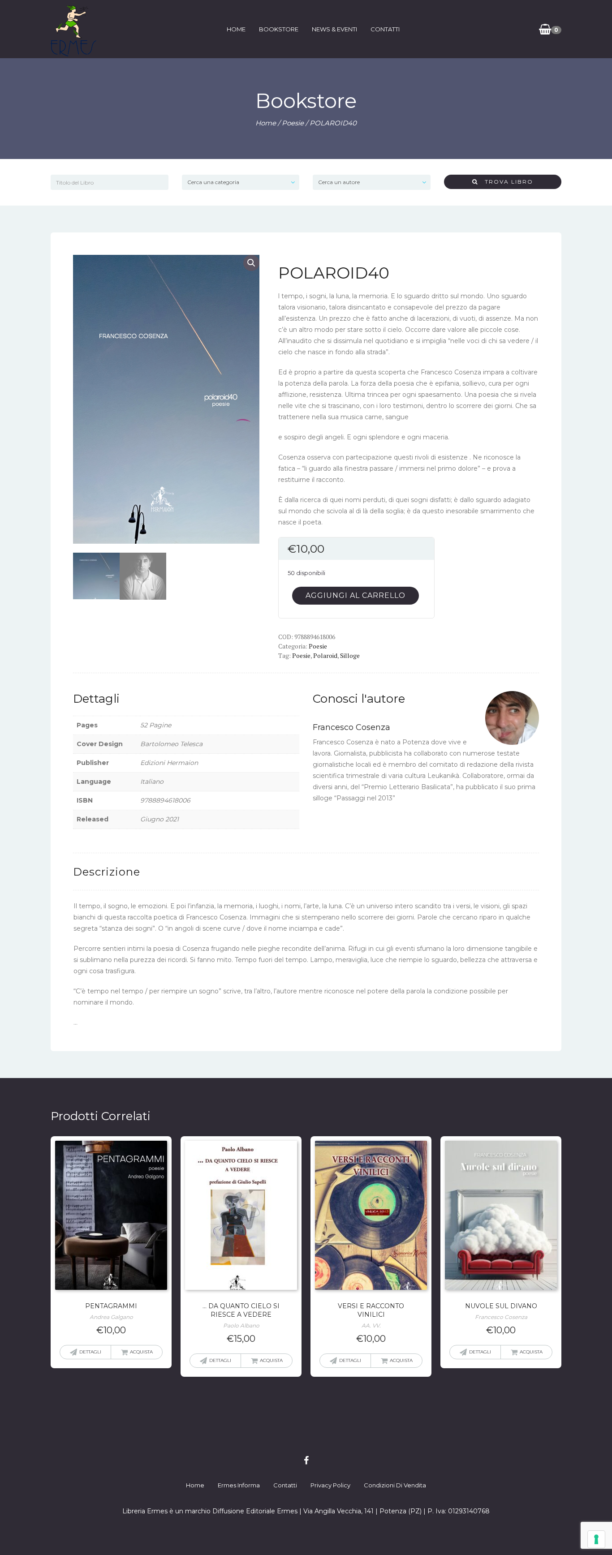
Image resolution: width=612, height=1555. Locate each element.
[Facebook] (306, 1460)
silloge (350, 655)
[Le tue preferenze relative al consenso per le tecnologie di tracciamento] (596, 1539)
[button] (251, 263)
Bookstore (278, 29)
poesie (301, 655)
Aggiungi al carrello (355, 595)
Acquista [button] (141, 1352)
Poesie (293, 123)
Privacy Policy (330, 1485)
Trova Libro (505, 181)
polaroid (325, 655)
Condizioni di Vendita (395, 1485)
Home (236, 29)
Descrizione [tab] (106, 871)
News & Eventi (334, 29)
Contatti (385, 29)
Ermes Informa (239, 1485)
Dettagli (90, 1352)
